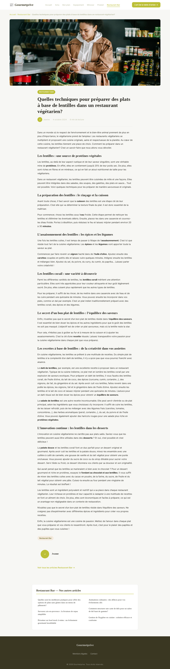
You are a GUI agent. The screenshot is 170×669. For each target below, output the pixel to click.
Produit (100, 5)
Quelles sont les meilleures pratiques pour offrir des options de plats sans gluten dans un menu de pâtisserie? (59, 603)
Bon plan (66, 5)
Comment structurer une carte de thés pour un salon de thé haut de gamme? (110, 609)
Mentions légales (80, 654)
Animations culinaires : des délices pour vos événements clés (107, 601)
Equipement (78, 5)
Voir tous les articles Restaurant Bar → (56, 567)
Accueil (48, 5)
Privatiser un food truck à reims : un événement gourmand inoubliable (57, 621)
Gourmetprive (21, 5)
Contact (93, 654)
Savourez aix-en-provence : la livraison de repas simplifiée (58, 612)
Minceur (90, 5)
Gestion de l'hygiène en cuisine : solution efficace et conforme (110, 618)
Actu (57, 5)
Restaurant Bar (113, 5)
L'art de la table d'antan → (146, 5)
